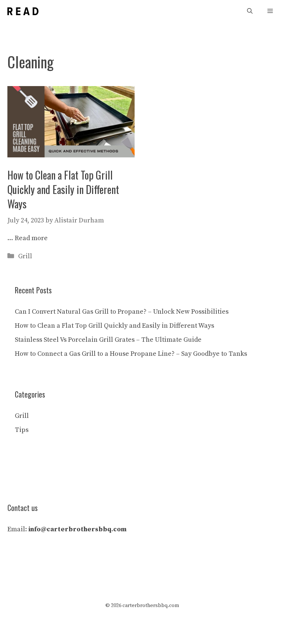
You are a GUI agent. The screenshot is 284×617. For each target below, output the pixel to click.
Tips (21, 430)
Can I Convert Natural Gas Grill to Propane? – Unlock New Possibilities (122, 311)
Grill (25, 256)
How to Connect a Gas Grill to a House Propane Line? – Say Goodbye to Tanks (131, 354)
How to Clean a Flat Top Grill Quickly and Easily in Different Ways (63, 189)
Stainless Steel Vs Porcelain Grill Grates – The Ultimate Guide (108, 339)
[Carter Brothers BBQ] (22, 11)
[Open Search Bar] (250, 11)
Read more (31, 238)
